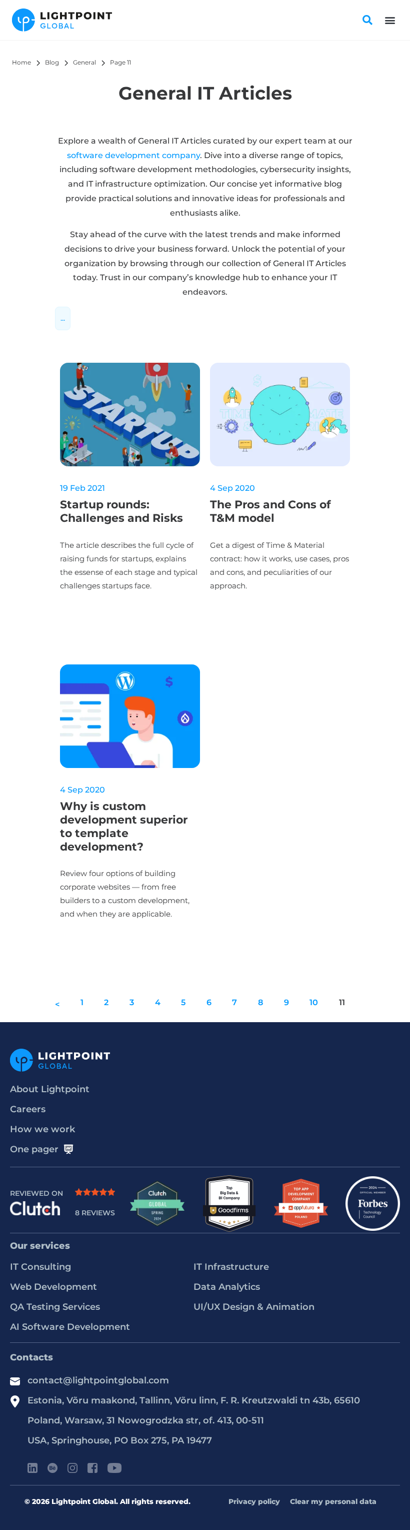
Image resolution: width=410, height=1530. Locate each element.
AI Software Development (70, 1326)
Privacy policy (254, 1501)
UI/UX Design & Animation (254, 1306)
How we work (42, 1129)
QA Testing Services (55, 1306)
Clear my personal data (333, 1501)
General (84, 62)
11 (342, 1002)
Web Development (53, 1286)
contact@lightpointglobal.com (98, 1380)
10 (314, 1002)
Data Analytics (227, 1286)
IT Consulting (40, 1266)
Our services (40, 1245)
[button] (390, 20)
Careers (28, 1109)
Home (21, 62)
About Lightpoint (50, 1089)
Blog (52, 62)
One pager (34, 1149)
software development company (133, 155)
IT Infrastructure (231, 1266)
